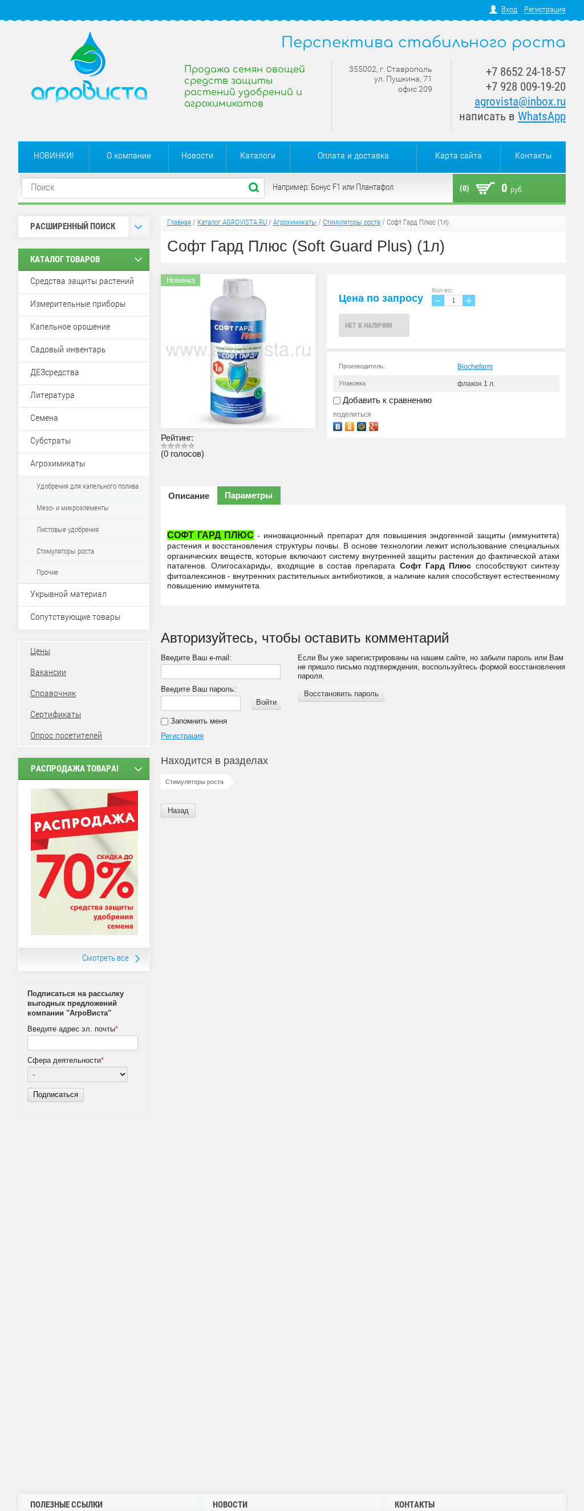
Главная (179, 222)
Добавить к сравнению (386, 400)
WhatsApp (542, 116)
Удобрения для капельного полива (87, 486)
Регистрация (545, 9)
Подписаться (55, 1094)
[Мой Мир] (363, 425)
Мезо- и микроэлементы (72, 507)
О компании (129, 155)
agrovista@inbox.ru (520, 101)
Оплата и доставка (353, 155)
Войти (266, 702)
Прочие (47, 572)
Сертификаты (55, 714)
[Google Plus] (375, 425)
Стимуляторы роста (65, 551)
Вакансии (48, 672)
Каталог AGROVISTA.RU (232, 222)
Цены (40, 650)
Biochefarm (475, 367)
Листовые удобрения (67, 529)
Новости (197, 155)
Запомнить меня (197, 721)
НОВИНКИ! (54, 155)
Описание (188, 496)
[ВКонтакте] (339, 425)
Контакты (533, 155)
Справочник (53, 693)
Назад (178, 810)
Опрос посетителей (66, 735)
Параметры (249, 495)
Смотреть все (105, 958)
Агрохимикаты (295, 222)
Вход (509, 9)
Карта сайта (458, 155)
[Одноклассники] (351, 425)
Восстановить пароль (341, 693)
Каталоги (257, 155)
